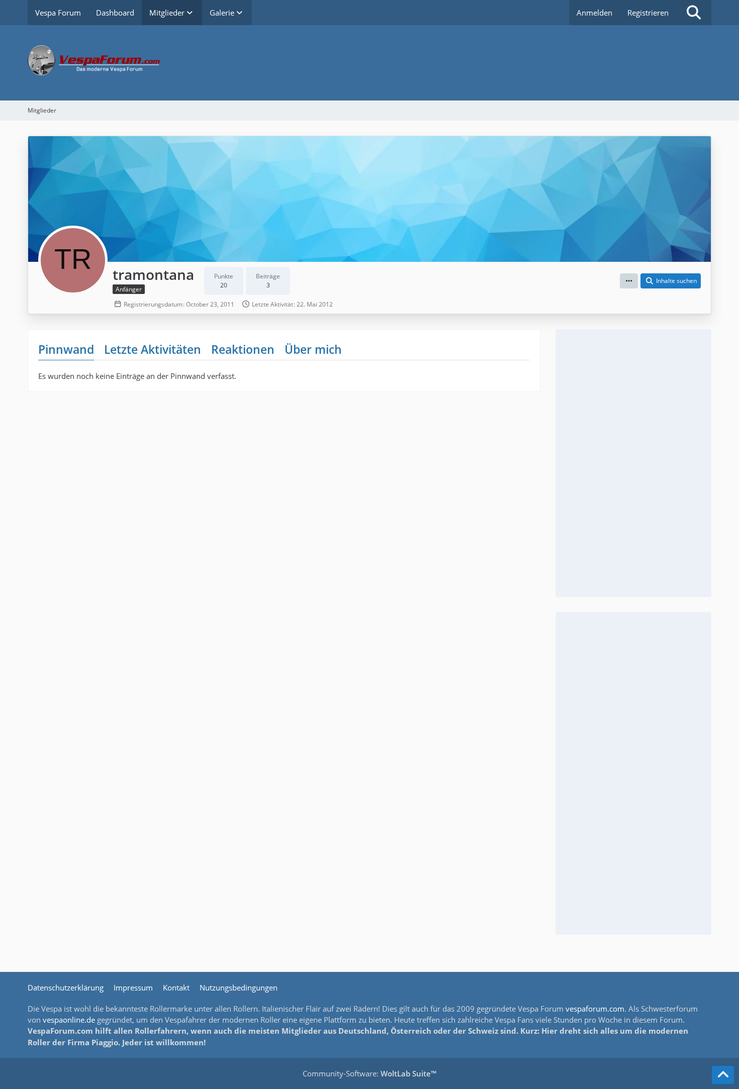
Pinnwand (66, 349)
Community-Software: (369, 1073)
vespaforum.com (595, 1009)
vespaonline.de (69, 1020)
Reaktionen (242, 349)
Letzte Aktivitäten (152, 349)
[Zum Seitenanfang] (723, 1075)
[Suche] (693, 12)
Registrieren (648, 13)
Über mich (313, 349)
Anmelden (594, 13)
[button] (629, 280)
